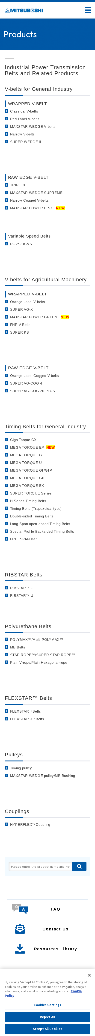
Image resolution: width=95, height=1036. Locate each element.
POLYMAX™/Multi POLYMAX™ (36, 640)
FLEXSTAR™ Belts (28, 698)
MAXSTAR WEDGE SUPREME (36, 193)
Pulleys (14, 754)
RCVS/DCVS (21, 244)
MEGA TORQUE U (26, 463)
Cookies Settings (47, 1005)
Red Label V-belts (25, 119)
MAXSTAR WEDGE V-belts (33, 126)
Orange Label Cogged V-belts (34, 376)
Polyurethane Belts (28, 626)
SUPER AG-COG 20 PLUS (32, 391)
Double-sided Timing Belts (32, 516)
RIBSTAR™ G (22, 588)
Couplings (17, 811)
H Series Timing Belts (28, 501)
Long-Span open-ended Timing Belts (40, 524)
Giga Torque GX (23, 440)
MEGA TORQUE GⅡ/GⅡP (31, 470)
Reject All (47, 1017)
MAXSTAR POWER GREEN (39, 317)
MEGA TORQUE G (26, 455)
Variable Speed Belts (29, 236)
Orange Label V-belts (27, 302)
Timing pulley (21, 768)
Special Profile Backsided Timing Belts (42, 531)
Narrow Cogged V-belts (29, 200)
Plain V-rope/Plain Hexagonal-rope (38, 662)
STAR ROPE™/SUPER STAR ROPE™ (42, 655)
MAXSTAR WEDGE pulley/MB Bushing (42, 776)
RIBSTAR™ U (22, 596)
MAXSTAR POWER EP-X (37, 208)
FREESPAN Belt (24, 539)
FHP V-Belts (20, 325)
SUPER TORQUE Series (31, 493)
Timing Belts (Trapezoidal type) (36, 508)
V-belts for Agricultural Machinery (46, 279)
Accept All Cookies (47, 1029)
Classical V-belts (24, 111)
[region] (47, 1002)
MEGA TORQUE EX (27, 486)
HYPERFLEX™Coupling (30, 824)
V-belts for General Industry (39, 89)
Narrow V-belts (22, 134)
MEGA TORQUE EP (32, 447)
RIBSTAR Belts (23, 575)
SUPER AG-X (21, 309)
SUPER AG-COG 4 (26, 383)
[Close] (89, 975)
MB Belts (17, 647)
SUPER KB (19, 332)
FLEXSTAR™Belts (25, 711)
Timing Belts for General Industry (45, 426)
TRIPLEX (18, 185)
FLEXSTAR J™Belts (27, 719)
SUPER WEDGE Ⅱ (25, 142)
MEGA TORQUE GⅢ (28, 478)
